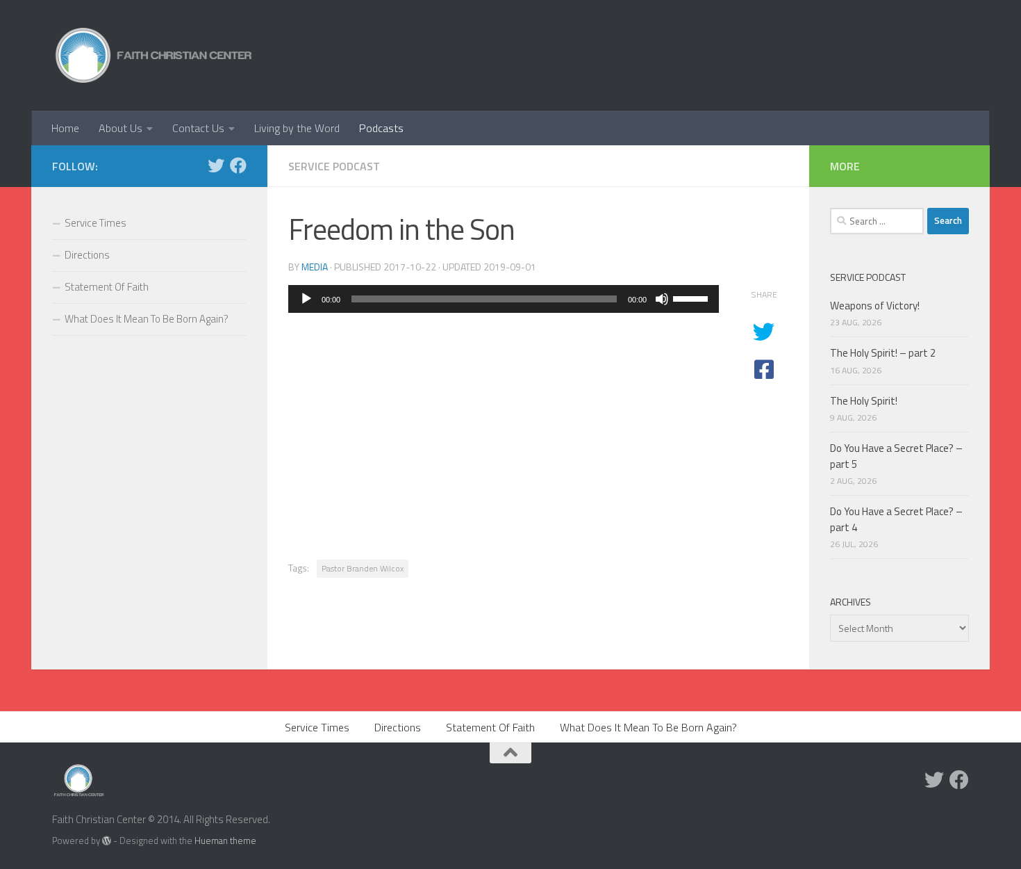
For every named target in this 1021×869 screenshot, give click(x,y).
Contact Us (198, 128)
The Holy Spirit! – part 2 (883, 353)
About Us (120, 128)
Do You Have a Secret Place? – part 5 (896, 456)
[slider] (692, 297)
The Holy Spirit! (863, 401)
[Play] (306, 299)
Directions (87, 255)
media (314, 266)
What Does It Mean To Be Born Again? (147, 319)
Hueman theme (225, 840)
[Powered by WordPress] (106, 840)
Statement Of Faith (107, 287)
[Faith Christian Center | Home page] (154, 55)
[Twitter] (216, 165)
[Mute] (662, 299)
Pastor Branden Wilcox (363, 568)
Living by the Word (297, 128)
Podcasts (381, 128)
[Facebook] (238, 165)
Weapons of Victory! (875, 306)
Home (65, 128)
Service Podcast (334, 166)
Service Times (95, 223)
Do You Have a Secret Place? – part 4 (896, 519)
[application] (503, 299)
